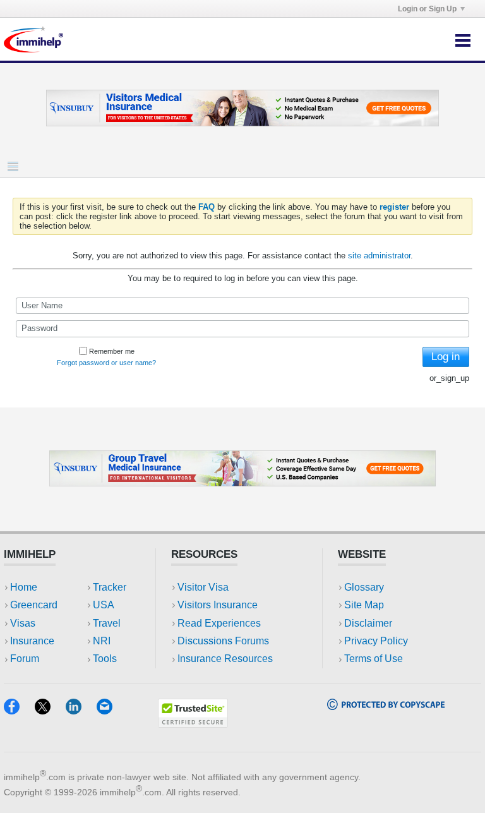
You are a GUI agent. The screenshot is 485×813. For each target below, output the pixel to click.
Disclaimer (368, 623)
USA (103, 604)
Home (23, 587)
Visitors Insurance (217, 604)
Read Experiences (219, 623)
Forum (24, 658)
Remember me (112, 351)
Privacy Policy (376, 640)
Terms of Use (373, 658)
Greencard (33, 604)
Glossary (364, 587)
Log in (445, 357)
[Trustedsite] (193, 723)
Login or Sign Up (427, 8)
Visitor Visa (203, 587)
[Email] (110, 710)
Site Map (364, 604)
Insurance (32, 640)
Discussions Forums (223, 640)
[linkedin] (81, 710)
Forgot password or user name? (106, 362)
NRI (102, 640)
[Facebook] (19, 710)
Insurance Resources (225, 658)
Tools (105, 658)
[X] (50, 710)
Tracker (109, 587)
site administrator (379, 255)
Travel (107, 623)
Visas (22, 623)
